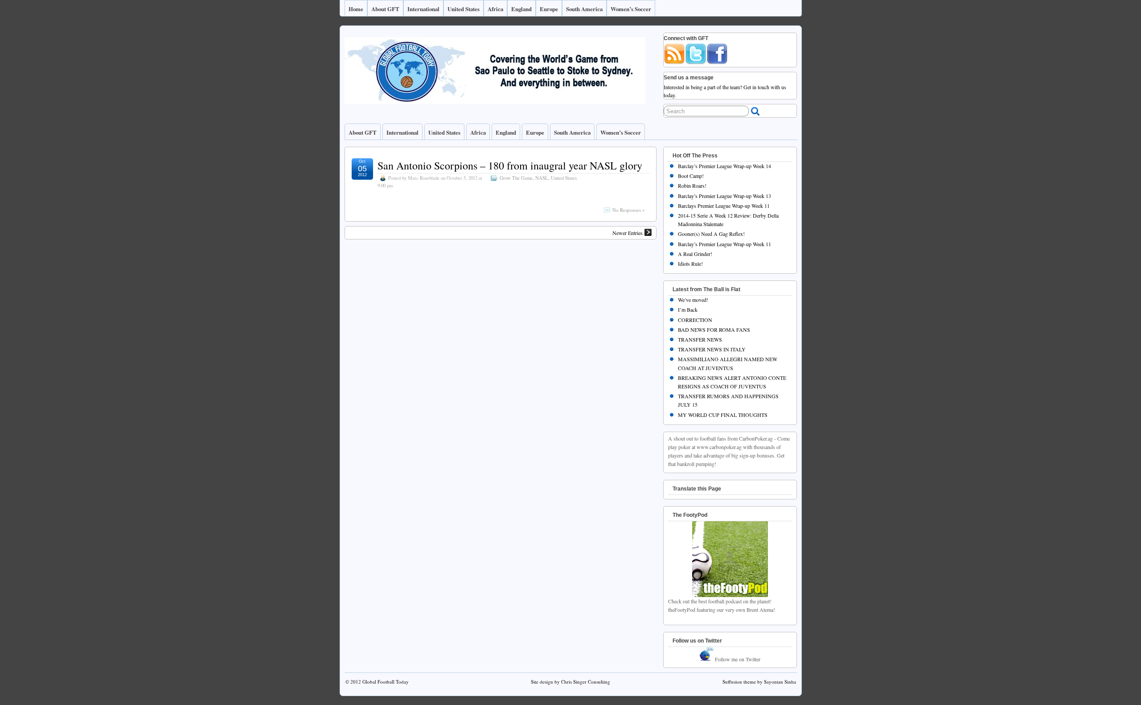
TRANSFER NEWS (700, 339)
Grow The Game (516, 178)
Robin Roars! (692, 185)
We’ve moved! (693, 299)
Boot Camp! (691, 175)
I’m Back (688, 309)
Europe (549, 9)
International (423, 9)
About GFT (385, 9)
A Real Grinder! (695, 253)
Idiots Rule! (690, 263)
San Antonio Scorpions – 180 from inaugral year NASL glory (510, 165)
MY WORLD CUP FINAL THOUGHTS (723, 414)
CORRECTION (695, 319)
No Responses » (628, 209)
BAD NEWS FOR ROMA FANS (714, 329)
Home (356, 9)
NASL (541, 178)
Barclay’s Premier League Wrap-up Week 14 (724, 165)
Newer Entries (627, 232)
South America (584, 9)
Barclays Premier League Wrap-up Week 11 (724, 205)
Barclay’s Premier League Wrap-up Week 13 (724, 195)
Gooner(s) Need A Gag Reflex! (711, 233)
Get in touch (756, 87)
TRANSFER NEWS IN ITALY (712, 349)
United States (463, 9)
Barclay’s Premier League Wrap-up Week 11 (724, 243)
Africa (495, 9)
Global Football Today (385, 681)
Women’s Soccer (631, 9)
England (521, 9)
